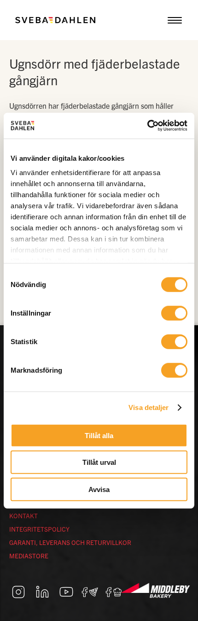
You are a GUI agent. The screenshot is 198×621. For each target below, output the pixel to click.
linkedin (42, 592)
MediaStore (28, 555)
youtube (66, 592)
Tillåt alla (99, 435)
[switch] (174, 312)
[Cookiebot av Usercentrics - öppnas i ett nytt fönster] (147, 126)
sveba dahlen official (114, 592)
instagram (18, 592)
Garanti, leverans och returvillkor (70, 542)
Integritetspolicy (39, 529)
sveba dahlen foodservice (90, 592)
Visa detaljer (148, 407)
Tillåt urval (99, 462)
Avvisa (99, 489)
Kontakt (23, 515)
